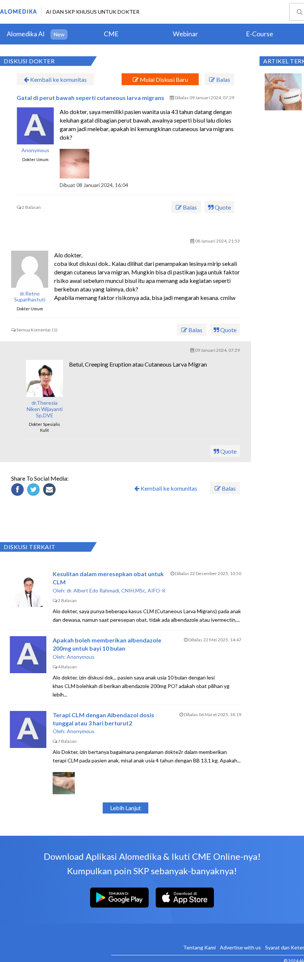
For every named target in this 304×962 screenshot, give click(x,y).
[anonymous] (35, 125)
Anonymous (35, 150)
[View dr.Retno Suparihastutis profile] (29, 269)
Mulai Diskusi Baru (163, 79)
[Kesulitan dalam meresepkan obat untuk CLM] (28, 588)
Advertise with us (240, 947)
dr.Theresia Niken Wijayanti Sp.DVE (45, 409)
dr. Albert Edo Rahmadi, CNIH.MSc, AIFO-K (116, 590)
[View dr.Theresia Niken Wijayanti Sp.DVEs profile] (44, 378)
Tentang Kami (199, 947)
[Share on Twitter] (34, 490)
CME (111, 34)
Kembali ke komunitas (58, 79)
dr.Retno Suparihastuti (29, 297)
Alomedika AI (26, 34)
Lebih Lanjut (125, 807)
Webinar (185, 34)
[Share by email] (50, 490)
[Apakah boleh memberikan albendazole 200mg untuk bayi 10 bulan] (28, 654)
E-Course (259, 34)
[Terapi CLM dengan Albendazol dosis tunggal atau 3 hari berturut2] (28, 729)
